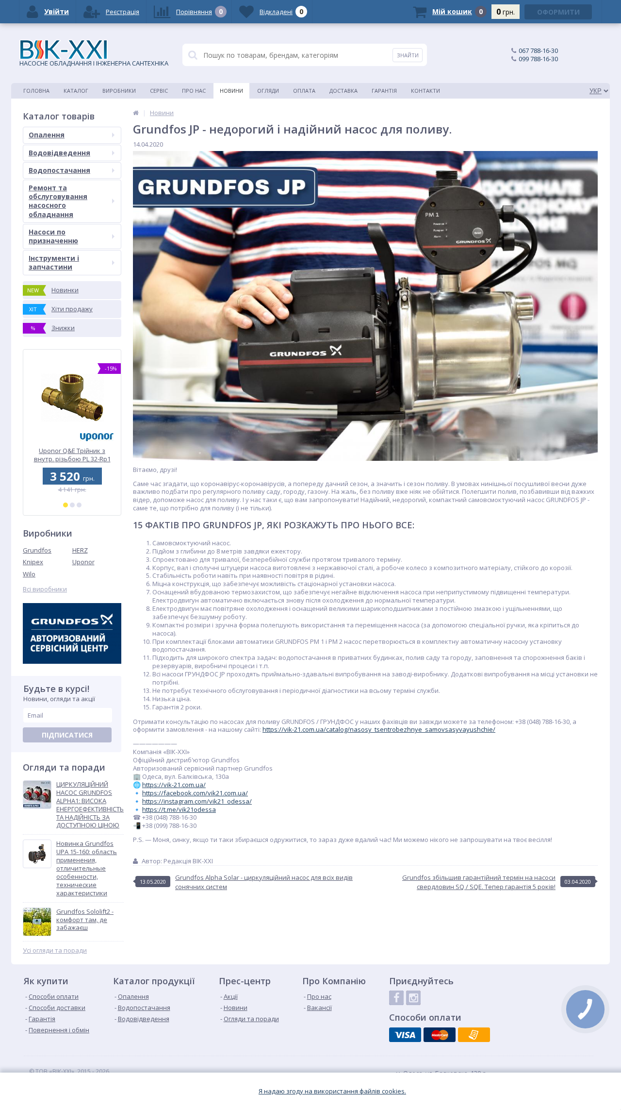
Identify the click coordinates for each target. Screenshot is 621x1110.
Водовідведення (59, 152)
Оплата (304, 90)
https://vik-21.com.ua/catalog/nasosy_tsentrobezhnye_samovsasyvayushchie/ (378, 729)
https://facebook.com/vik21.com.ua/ (195, 793)
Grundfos (37, 550)
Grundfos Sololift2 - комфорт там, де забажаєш (85, 920)
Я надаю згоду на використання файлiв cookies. (332, 1091)
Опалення (47, 134)
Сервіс (159, 90)
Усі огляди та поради (55, 950)
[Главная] (136, 112)
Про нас (194, 90)
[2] (72, 505)
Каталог (76, 90)
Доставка (343, 90)
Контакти (425, 90)
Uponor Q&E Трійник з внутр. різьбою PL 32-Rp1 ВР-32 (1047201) (72, 455)
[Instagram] (413, 998)
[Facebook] (396, 998)
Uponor (83, 561)
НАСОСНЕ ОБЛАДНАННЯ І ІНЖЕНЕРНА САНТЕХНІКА (93, 63)
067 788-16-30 (538, 50)
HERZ (80, 550)
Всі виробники (45, 589)
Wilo (29, 574)
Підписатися (67, 735)
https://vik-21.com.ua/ (174, 784)
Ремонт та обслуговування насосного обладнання (58, 201)
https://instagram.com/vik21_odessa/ (197, 801)
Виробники (119, 90)
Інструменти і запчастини (54, 262)
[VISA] (405, 1034)
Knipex (33, 561)
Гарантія (384, 90)
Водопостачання (59, 170)
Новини (231, 90)
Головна (36, 90)
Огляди (268, 90)
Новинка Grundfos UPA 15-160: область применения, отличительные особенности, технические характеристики (86, 868)
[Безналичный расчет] (474, 1034)
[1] (65, 505)
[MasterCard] (440, 1034)
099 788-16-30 (538, 58)
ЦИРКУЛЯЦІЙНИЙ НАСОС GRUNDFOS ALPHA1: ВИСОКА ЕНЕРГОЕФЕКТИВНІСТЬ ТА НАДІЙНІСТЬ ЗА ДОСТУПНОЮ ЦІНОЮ (90, 804)
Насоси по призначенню (53, 236)
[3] (79, 505)
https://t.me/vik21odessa (179, 809)
